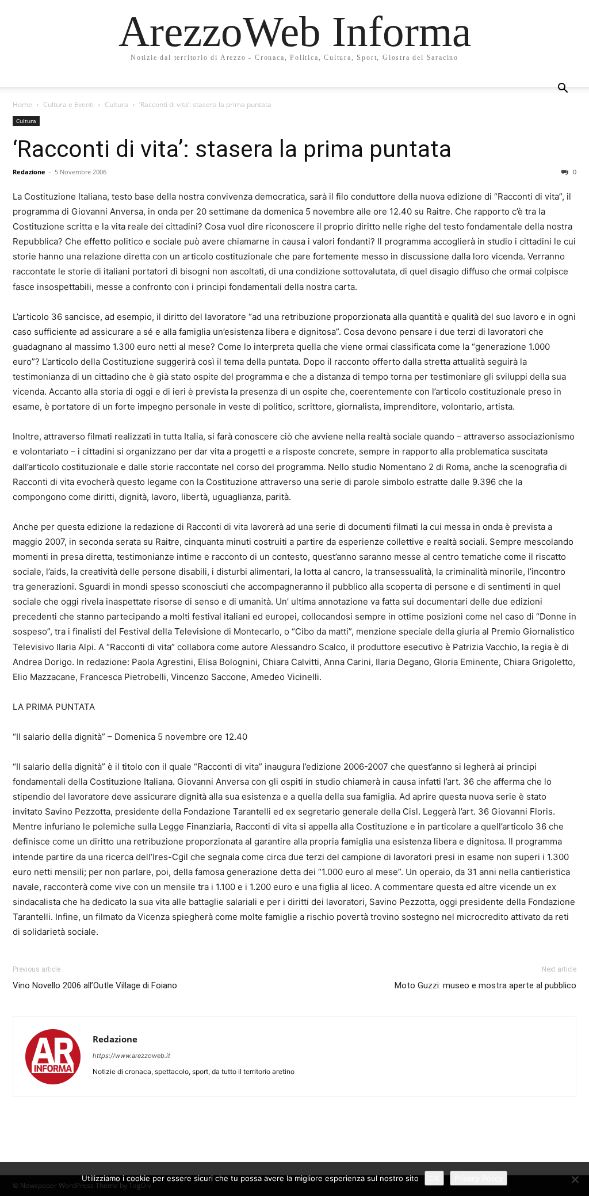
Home (22, 104)
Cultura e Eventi (68, 104)
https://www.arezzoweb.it (131, 1056)
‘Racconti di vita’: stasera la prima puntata (232, 149)
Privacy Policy (478, 1178)
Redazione (29, 171)
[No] (574, 1179)
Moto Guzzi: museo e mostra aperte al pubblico (485, 985)
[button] (562, 89)
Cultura (116, 104)
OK (434, 1178)
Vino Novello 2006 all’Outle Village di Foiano (95, 985)
